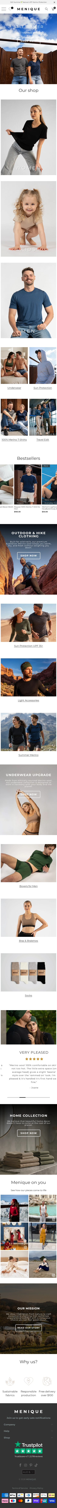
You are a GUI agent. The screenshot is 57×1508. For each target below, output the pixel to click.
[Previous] (2, 1054)
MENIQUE (31, 1479)
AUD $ (26, 1472)
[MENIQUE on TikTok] (36, 1465)
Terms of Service (20, 1488)
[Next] (55, 1054)
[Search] (46, 9)
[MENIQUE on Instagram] (25, 1465)
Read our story (28, 1327)
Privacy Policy (36, 1488)
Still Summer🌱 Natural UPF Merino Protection (28, 2)
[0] (9, 9)
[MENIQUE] (28, 9)
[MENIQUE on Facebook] (20, 1465)
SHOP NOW (29, 41)
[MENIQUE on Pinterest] (31, 1465)
